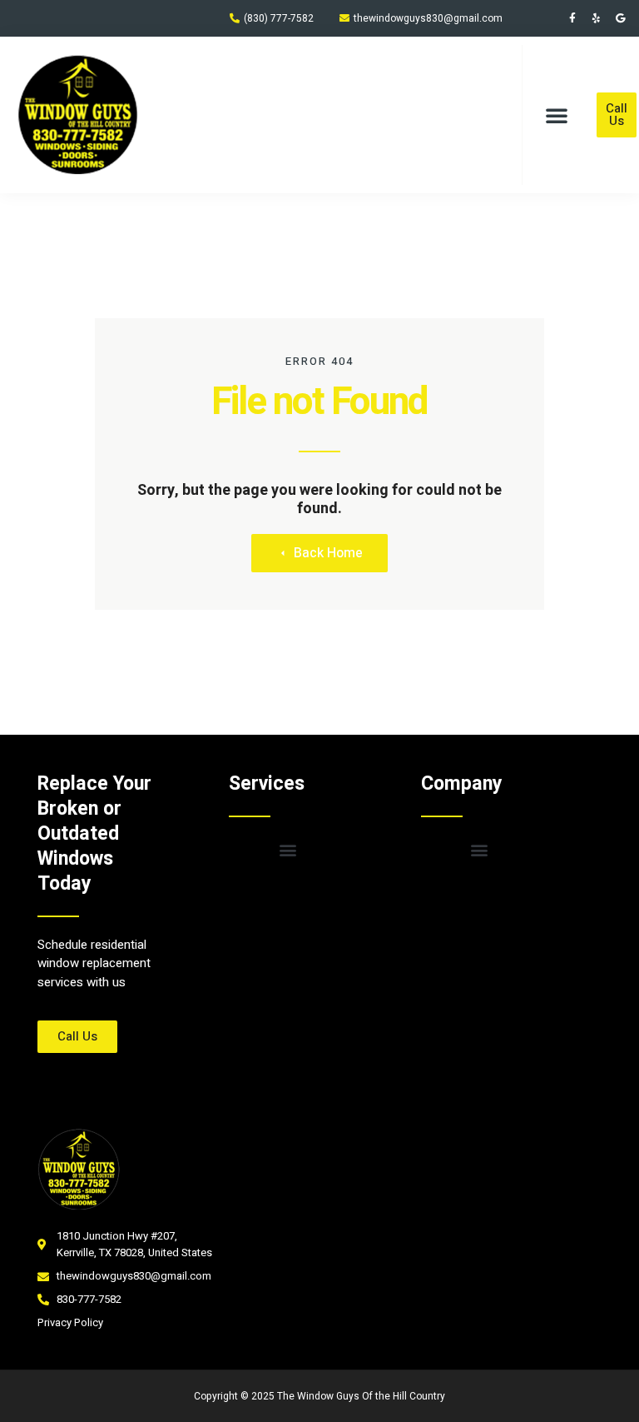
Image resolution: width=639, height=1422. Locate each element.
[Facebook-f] (572, 18)
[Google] (621, 18)
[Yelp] (597, 18)
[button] (556, 114)
